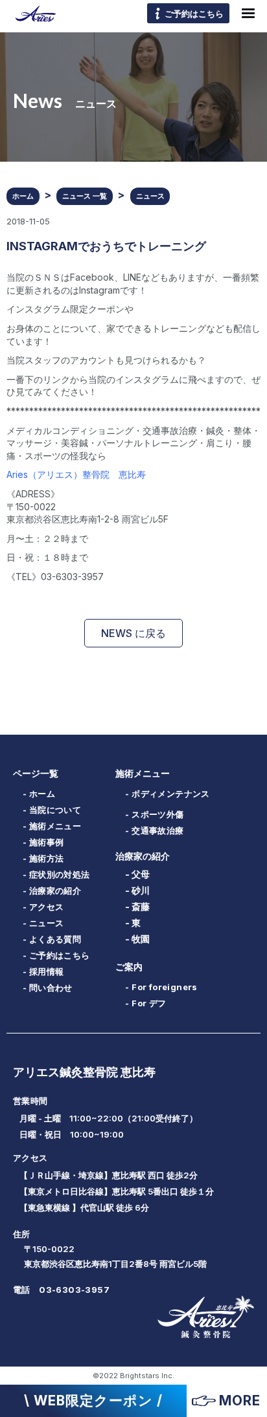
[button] (248, 13)
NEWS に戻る (133, 633)
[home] (32, 13)
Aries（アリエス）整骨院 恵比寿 (76, 474)
